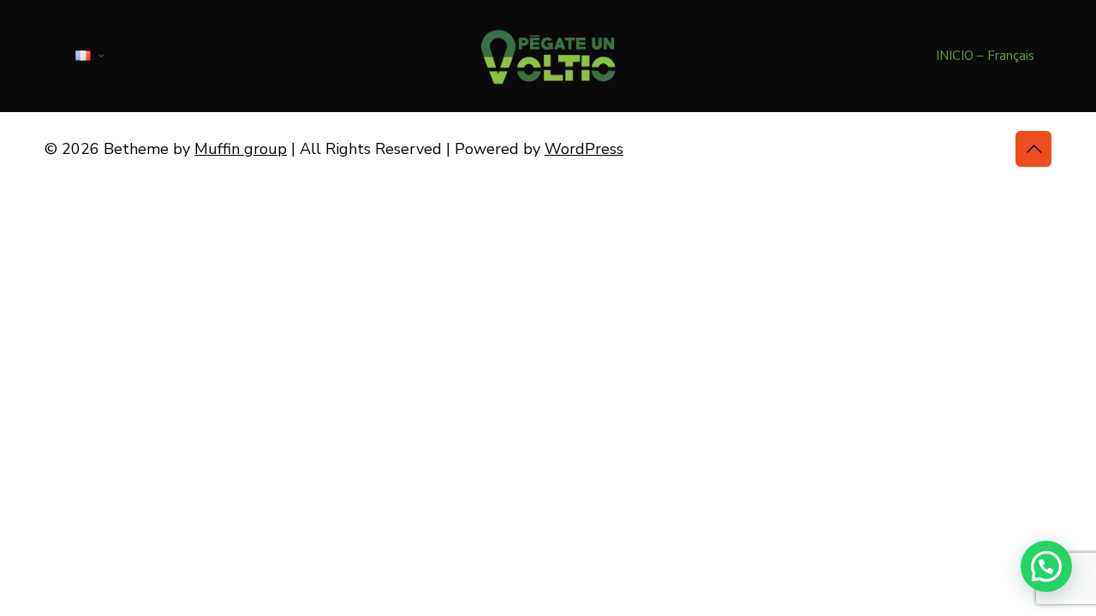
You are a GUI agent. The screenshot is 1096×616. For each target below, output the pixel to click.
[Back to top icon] (1033, 149)
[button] (1046, 566)
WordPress (584, 149)
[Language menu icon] (89, 55)
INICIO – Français (985, 55)
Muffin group (240, 149)
